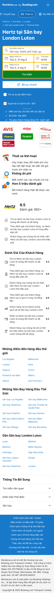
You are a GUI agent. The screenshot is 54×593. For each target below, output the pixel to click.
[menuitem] (27, 14)
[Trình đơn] (48, 4)
